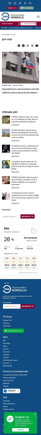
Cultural (6, 357)
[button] (19, 45)
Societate (6, 343)
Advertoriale (7, 366)
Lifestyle (6, 355)
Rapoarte (6, 383)
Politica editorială (9, 378)
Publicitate (7, 326)
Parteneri (6, 323)
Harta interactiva (9, 404)
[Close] (35, 414)
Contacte (6, 401)
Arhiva (5, 406)
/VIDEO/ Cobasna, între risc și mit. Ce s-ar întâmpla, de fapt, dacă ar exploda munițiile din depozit (25, 119)
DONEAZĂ (20, 430)
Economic (6, 352)
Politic (5, 346)
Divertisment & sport (10, 360)
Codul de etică (8, 380)
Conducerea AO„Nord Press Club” (15, 375)
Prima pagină (5, 34)
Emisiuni (6, 363)
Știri (9, 85)
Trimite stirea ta (8, 409)
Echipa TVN (7, 320)
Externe (4, 85)
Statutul (6, 386)
